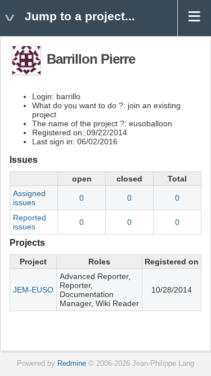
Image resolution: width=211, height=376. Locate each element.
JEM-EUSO (33, 289)
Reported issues (29, 222)
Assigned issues (29, 198)
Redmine (71, 364)
